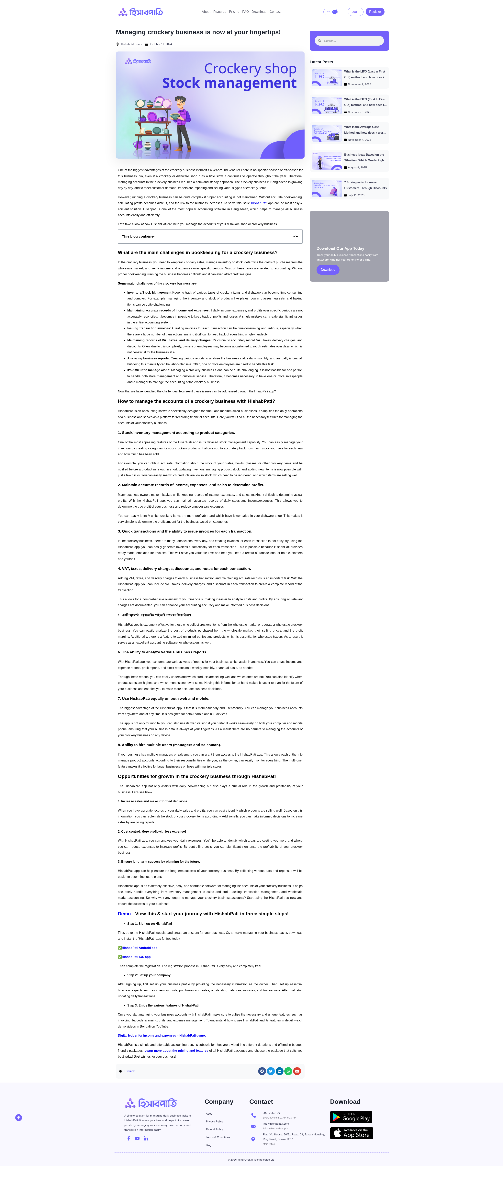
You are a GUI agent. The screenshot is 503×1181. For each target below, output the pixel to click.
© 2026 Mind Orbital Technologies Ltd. (251, 1159)
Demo (124, 913)
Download (259, 11)
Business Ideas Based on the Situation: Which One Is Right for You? (364, 160)
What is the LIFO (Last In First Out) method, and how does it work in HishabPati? (364, 77)
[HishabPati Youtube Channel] (137, 1138)
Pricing (234, 11)
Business (129, 1071)
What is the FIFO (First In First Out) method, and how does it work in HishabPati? (365, 104)
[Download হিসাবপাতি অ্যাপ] (356, 1117)
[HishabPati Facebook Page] (128, 1138)
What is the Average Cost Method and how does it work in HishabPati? (364, 132)
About (206, 11)
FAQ (245, 11)
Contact (275, 11)
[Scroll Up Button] (18, 1117)
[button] (294, 236)
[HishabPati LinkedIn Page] (146, 1138)
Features (219, 11)
